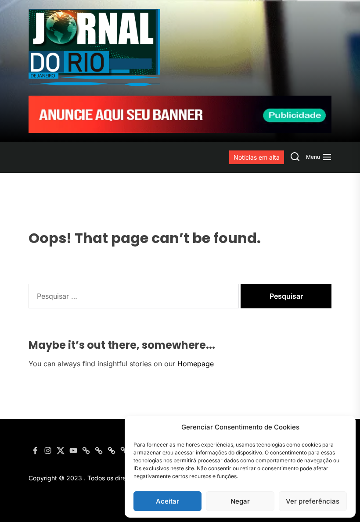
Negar (240, 501)
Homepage (195, 363)
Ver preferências (312, 501)
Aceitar (167, 501)
